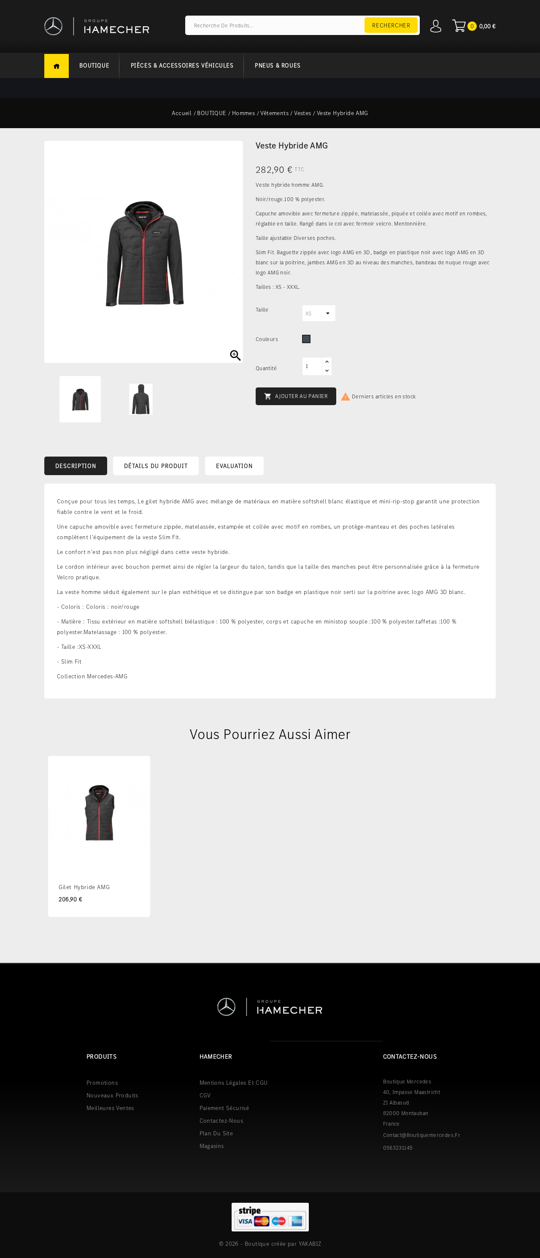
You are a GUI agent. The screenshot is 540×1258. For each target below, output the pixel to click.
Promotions (102, 1082)
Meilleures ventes (110, 1108)
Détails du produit (156, 466)
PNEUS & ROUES (278, 65)
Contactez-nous (221, 1120)
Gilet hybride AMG (84, 887)
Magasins (212, 1146)
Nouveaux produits (112, 1095)
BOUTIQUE (94, 65)
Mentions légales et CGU (234, 1082)
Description (75, 466)
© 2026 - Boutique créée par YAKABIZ (270, 1243)
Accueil (56, 66)
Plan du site (216, 1133)
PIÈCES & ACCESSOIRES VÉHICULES (182, 65)
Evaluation (234, 466)
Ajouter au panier (296, 396)
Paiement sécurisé (224, 1108)
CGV (205, 1095)
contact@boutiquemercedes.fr (422, 1135)
